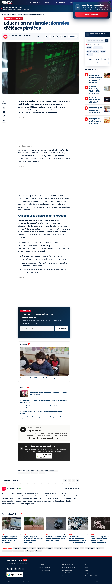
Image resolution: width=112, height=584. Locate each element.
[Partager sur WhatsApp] (53, 36)
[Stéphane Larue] (7, 2)
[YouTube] (71, 489)
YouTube (58, 548)
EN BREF (89, 47)
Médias (40, 548)
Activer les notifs (91, 14)
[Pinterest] (76, 489)
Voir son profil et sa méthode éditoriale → (43, 438)
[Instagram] (73, 489)
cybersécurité (39, 470)
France (17, 548)
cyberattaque (30, 470)
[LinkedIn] (78, 489)
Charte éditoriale (67, 564)
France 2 (95, 51)
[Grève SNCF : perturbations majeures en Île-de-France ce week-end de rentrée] (107, 88)
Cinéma (97, 63)
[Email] (57, 36)
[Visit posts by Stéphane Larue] (5, 37)
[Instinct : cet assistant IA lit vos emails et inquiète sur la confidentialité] (56, 525)
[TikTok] (23, 568)
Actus (89, 51)
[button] (61, 36)
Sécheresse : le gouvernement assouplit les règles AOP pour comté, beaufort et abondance (95, 78)
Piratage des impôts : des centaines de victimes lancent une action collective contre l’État (100, 540)
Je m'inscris (61, 329)
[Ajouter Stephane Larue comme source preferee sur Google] (44, 456)
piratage (42, 473)
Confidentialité (66, 573)
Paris (32, 548)
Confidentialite (24, 335)
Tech (105, 59)
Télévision (90, 548)
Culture (103, 51)
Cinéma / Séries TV (91, 576)
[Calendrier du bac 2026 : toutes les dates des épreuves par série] (44, 361)
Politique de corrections (69, 567)
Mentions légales (67, 570)
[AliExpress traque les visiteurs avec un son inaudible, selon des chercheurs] (11, 525)
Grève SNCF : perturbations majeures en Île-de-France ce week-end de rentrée (95, 90)
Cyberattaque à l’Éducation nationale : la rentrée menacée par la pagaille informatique (77, 540)
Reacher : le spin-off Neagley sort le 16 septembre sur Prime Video (95, 100)
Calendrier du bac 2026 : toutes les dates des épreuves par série (43, 378)
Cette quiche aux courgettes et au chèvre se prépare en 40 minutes (95, 120)
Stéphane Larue (16, 35)
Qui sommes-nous (44, 570)
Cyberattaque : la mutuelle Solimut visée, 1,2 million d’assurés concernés (33, 540)
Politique (89, 54)
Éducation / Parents (13, 18)
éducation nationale (24, 473)
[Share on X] (46, 36)
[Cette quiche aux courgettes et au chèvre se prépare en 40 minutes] (107, 120)
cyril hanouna (98, 47)
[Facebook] (68, 489)
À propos (42, 564)
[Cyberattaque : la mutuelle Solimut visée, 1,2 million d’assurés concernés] (34, 525)
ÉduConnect (34, 473)
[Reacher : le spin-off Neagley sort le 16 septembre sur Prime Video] (107, 99)
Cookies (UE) (66, 576)
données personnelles (51, 470)
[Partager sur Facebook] (50, 36)
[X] (7, 568)
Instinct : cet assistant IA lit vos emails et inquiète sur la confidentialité (56, 539)
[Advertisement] (44, 131)
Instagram (7, 551)
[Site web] (66, 489)
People (97, 59)
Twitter (49, 548)
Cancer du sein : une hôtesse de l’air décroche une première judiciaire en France (95, 110)
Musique (29, 551)
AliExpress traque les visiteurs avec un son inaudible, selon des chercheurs (9, 540)
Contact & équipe (44, 567)
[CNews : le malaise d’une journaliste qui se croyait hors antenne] (24, 393)
